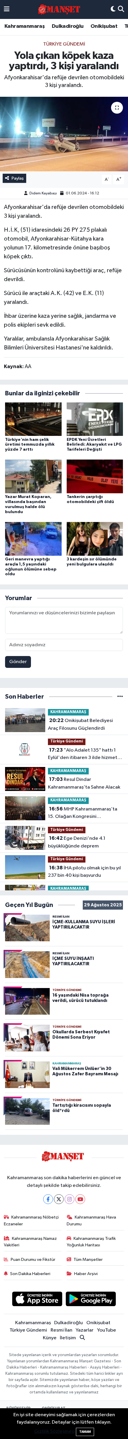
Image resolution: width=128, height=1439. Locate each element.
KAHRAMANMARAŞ (68, 712)
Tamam (85, 1431)
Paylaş (18, 178)
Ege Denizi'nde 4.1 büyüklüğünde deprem (76, 842)
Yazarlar (84, 1330)
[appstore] (37, 1300)
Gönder (18, 661)
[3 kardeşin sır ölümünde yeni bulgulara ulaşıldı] (95, 538)
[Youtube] (80, 1199)
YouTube (106, 1330)
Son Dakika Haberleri (30, 1274)
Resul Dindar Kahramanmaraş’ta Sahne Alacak (84, 783)
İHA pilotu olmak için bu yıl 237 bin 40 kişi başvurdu (84, 871)
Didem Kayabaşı (43, 193)
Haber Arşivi (86, 1274)
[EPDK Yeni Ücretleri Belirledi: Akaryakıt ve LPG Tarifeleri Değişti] (95, 418)
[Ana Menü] (7, 9)
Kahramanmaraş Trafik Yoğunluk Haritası (91, 1241)
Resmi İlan (61, 1330)
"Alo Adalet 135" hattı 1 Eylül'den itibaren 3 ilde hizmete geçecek (84, 754)
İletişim (68, 1337)
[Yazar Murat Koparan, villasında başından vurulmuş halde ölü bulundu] (33, 476)
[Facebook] (48, 1199)
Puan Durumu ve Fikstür (33, 1259)
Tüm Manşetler (88, 1259)
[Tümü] (120, 696)
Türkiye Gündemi (64, 44)
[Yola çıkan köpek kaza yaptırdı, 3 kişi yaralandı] (64, 134)
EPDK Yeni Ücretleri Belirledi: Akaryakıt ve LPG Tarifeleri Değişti (94, 445)
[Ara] (121, 9)
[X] (59, 1199)
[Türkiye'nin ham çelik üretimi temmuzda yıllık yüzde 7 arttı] (33, 418)
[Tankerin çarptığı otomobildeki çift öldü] (95, 476)
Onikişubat (103, 26)
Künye (50, 1337)
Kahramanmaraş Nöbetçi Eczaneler (31, 1220)
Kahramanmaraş (24, 26)
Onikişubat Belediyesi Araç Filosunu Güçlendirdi (80, 724)
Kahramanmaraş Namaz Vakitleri (30, 1241)
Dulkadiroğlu (68, 26)
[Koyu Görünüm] (113, 9)
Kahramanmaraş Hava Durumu (91, 1220)
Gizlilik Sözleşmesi (54, 1431)
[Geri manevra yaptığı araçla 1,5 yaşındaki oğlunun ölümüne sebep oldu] (33, 538)
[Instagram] (69, 1199)
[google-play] (91, 1300)
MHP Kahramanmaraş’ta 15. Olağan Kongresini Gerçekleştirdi (82, 813)
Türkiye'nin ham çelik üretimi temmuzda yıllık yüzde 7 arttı (29, 445)
